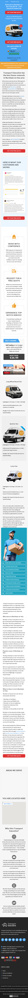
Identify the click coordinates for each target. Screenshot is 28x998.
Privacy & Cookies (7, 975)
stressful (22, 96)
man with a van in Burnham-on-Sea (13, 733)
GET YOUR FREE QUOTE (14, 12)
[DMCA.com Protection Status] (14, 996)
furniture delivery (20, 731)
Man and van (13, 87)
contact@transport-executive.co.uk (15, 946)
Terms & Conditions (7, 973)
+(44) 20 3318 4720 (11, 948)
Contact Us (5, 978)
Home (4, 970)
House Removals (12, 88)
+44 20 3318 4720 (15, 139)
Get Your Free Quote (14, 218)
